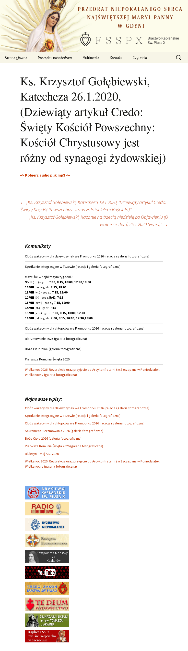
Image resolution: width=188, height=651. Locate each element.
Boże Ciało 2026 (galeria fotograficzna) (53, 438)
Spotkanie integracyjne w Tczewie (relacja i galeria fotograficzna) (72, 415)
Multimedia (90, 57)
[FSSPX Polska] (47, 572)
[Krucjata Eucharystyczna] (47, 540)
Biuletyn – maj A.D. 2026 (42, 453)
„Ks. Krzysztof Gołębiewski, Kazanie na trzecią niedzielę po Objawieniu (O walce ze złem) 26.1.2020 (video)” (98, 220)
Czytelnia (140, 57)
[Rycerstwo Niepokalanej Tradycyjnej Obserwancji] (47, 524)
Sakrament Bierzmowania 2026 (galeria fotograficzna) (64, 431)
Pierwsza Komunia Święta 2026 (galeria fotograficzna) (64, 446)
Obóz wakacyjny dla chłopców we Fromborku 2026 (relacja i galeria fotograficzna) (84, 423)
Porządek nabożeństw (55, 57)
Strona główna (16, 57)
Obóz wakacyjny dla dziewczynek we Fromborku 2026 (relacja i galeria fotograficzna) (87, 408)
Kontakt (116, 57)
